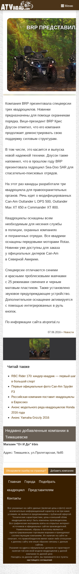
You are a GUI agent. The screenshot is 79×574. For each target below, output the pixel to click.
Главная (14, 481)
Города (30, 481)
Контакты (14, 498)
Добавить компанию (62, 470)
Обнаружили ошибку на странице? (26, 470)
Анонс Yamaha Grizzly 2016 (30, 417)
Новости (69, 332)
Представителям (40, 490)
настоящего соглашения (39, 560)
